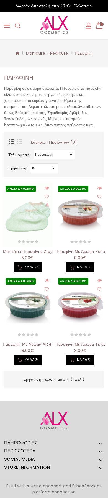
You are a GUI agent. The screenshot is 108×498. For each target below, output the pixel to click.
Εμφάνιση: (17, 168)
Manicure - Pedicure (47, 53)
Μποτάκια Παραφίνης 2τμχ (28, 251)
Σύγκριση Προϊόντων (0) (53, 142)
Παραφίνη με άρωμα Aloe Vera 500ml (39, 344)
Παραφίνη (84, 53)
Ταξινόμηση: (19, 155)
